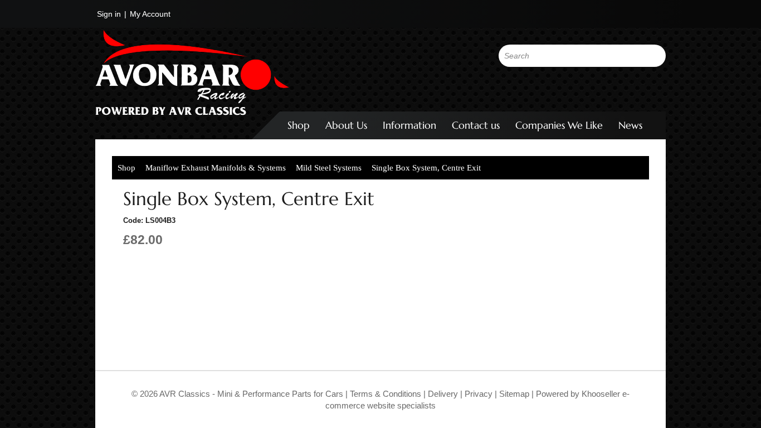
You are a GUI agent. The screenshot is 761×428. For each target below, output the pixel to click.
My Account (150, 13)
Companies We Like (559, 125)
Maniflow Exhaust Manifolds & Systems (215, 167)
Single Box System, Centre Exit (426, 167)
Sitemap (515, 393)
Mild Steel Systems (329, 167)
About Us (346, 125)
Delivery (443, 393)
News (630, 125)
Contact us (476, 125)
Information (409, 125)
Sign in (109, 13)
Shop (298, 125)
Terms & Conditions (384, 393)
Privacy (477, 393)
